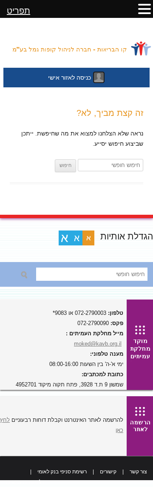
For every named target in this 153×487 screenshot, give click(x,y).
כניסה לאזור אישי (69, 77)
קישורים (108, 472)
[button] (144, 8)
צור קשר (138, 472)
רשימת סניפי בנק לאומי (62, 472)
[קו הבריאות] (76, 45)
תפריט (18, 10)
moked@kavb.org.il (98, 343)
